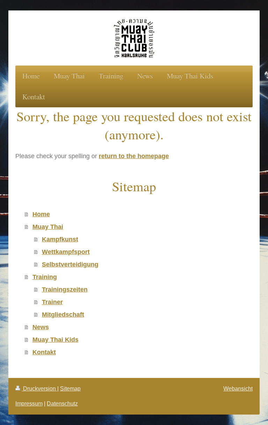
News (40, 327)
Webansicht (238, 388)
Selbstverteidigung (70, 264)
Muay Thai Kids (55, 339)
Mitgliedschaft (63, 314)
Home (41, 214)
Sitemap (70, 388)
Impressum (29, 403)
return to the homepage (134, 156)
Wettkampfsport (66, 251)
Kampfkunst (60, 239)
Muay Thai (47, 226)
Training (44, 276)
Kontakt (44, 352)
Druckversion (39, 388)
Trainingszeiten (65, 289)
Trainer (52, 302)
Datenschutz (62, 403)
